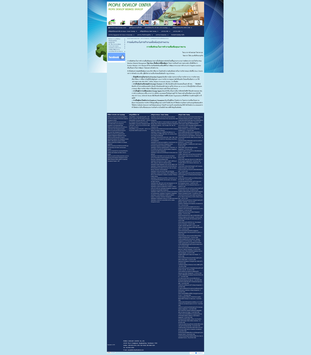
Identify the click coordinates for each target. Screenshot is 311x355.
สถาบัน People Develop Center (133, 38)
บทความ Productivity (145, 38)
